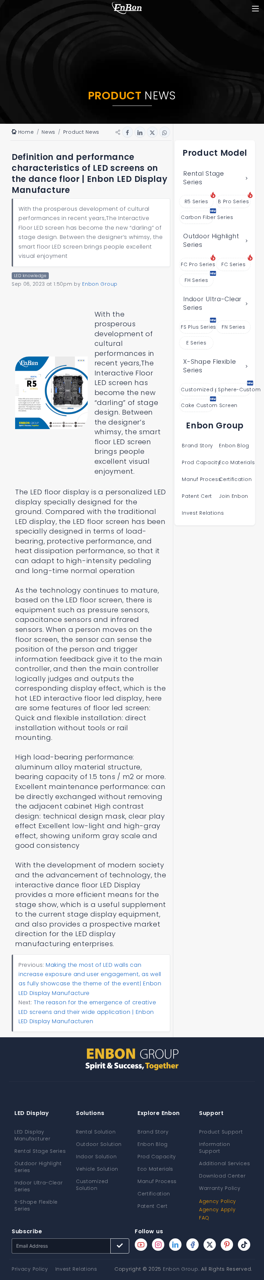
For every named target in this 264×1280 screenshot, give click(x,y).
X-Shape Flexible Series (209, 366)
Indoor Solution (96, 1156)
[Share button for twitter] (152, 132)
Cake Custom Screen (197, 405)
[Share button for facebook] (127, 132)
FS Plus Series (197, 327)
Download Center (222, 1175)
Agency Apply (217, 1209)
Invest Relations (203, 513)
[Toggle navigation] (255, 8)
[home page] (126, 8)
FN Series (233, 327)
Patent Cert (197, 496)
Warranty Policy (220, 1188)
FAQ (204, 1217)
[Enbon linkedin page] (175, 1244)
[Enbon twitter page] (210, 1244)
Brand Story (197, 445)
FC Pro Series (197, 264)
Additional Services (224, 1163)
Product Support (221, 1131)
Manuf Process (201, 479)
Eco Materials (237, 462)
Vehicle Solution (97, 1169)
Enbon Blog (234, 445)
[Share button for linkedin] (139, 132)
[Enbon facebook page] (192, 1244)
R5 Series (196, 201)
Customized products (197, 389)
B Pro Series (233, 201)
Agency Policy (217, 1201)
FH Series (196, 280)
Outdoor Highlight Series (211, 240)
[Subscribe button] (119, 1246)
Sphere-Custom (234, 389)
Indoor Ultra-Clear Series (212, 303)
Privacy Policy (30, 1269)
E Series (196, 342)
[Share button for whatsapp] (164, 132)
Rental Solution (96, 1131)
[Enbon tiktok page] (244, 1244)
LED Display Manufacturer (32, 1135)
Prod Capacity (201, 462)
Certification (235, 479)
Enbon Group (180, 1269)
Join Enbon (234, 496)
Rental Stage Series (203, 177)
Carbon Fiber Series (197, 217)
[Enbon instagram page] (158, 1244)
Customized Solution (92, 1185)
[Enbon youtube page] (141, 1244)
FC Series (233, 264)
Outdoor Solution (99, 1144)
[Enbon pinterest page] (227, 1244)
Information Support (214, 1148)
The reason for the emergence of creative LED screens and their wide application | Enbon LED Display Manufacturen (87, 1011)
